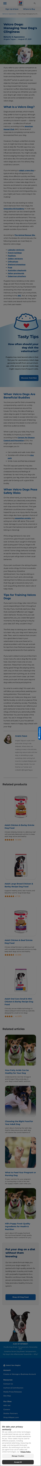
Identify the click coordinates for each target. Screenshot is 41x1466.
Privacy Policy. (25, 1452)
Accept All (18, 1462)
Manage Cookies (18, 1456)
